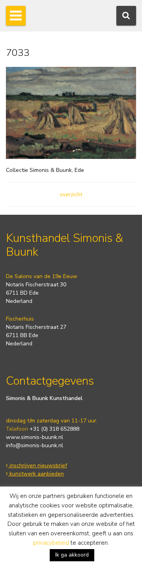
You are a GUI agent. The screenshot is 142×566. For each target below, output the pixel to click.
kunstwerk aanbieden (36, 474)
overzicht (71, 194)
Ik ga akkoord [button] (72, 555)
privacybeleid (51, 543)
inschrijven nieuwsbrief (37, 465)
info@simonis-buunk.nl (34, 445)
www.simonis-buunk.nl (34, 437)
